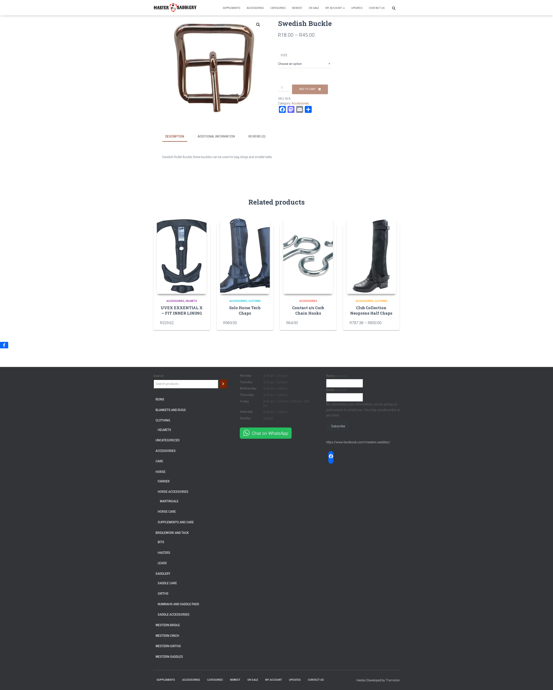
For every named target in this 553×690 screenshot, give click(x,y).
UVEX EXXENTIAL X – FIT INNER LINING (182, 310)
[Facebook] (4, 345)
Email (336, 390)
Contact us (377, 8)
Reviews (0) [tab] (256, 136)
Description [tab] (174, 136)
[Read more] (201, 322)
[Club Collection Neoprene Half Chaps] (371, 256)
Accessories (255, 8)
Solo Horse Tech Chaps (245, 310)
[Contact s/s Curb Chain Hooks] (308, 256)
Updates (356, 8)
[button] (258, 25)
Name (336, 376)
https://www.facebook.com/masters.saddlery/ (358, 442)
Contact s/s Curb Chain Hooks (308, 310)
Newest (297, 8)
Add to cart (307, 89)
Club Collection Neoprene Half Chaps (371, 310)
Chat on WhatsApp (270, 433)
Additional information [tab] (216, 136)
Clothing (254, 301)
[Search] (223, 383)
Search (158, 376)
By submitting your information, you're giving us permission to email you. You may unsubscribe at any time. (363, 410)
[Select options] (264, 322)
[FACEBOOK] (331, 456)
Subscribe (338, 426)
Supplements (231, 8)
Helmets (191, 301)
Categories (278, 8)
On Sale (314, 8)
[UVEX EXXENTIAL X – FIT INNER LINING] (182, 256)
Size (284, 55)
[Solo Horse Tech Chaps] (245, 256)
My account (334, 8)
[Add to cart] (328, 322)
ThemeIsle (393, 680)
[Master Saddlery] (175, 7)
